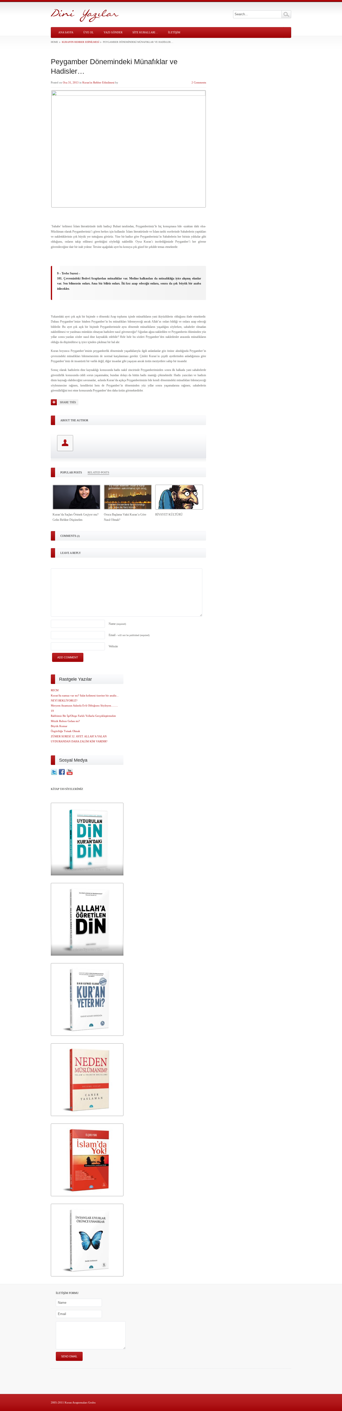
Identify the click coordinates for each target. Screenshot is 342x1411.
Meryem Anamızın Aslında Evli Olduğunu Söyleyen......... (84, 705)
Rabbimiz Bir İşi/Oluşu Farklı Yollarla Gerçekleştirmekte (83, 715)
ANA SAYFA (65, 32)
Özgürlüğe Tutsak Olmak (65, 731)
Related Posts (98, 472)
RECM (55, 690)
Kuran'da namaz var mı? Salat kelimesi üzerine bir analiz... (85, 695)
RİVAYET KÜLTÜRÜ (169, 514)
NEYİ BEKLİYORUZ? (64, 700)
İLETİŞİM (174, 32)
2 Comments (199, 82)
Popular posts (71, 472)
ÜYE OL (88, 32)
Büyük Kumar (59, 726)
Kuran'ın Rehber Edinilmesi (80, 42)
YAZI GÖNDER (113, 32)
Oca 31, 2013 (71, 82)
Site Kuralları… (145, 32)
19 (52, 710)
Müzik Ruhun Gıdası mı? (65, 721)
